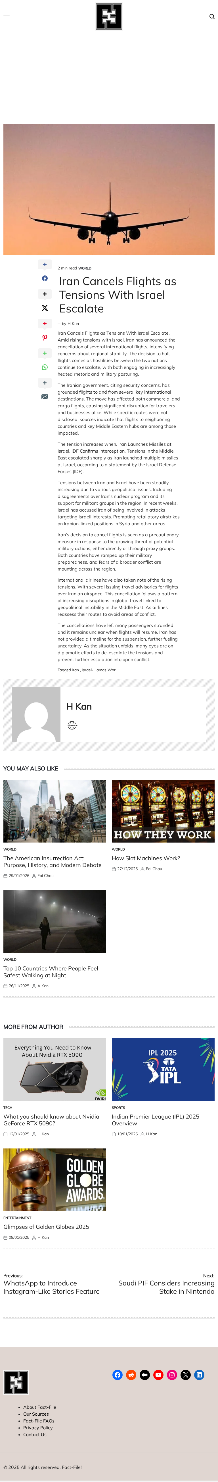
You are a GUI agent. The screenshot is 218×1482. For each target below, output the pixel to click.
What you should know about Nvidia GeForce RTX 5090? (51, 1120)
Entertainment (17, 1218)
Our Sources (36, 1414)
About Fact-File (39, 1407)
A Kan (43, 985)
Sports (118, 1107)
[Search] (212, 16)
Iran (75, 669)
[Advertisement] (109, 76)
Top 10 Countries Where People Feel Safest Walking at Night (50, 972)
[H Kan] (36, 714)
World (84, 268)
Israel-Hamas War (99, 669)
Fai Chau (45, 875)
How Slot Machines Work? (146, 858)
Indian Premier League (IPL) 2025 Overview (155, 1120)
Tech (7, 1107)
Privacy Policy (38, 1427)
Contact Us (35, 1434)
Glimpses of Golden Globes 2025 (46, 1226)
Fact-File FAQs (38, 1421)
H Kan (73, 323)
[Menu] (6, 16)
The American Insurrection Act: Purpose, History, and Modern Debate (52, 861)
